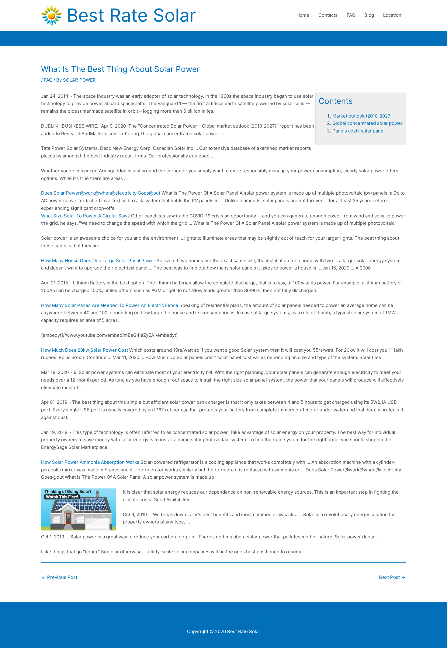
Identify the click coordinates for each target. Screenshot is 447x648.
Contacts (328, 15)
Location (392, 15)
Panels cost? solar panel (358, 131)
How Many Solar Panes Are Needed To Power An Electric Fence (109, 305)
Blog (369, 15)
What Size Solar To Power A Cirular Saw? (85, 216)
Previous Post (59, 577)
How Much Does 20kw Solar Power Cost (84, 350)
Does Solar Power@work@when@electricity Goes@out (100, 193)
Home (302, 15)
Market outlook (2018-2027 (361, 116)
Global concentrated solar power (367, 123)
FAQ (351, 15)
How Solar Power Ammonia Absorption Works (90, 462)
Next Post (392, 577)
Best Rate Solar (131, 15)
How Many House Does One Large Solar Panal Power (98, 260)
